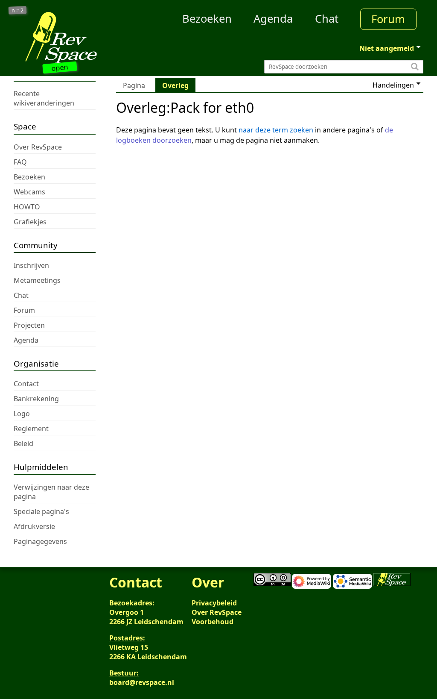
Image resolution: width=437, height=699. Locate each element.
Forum (388, 19)
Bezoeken (207, 18)
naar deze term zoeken (276, 130)
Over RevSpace (217, 612)
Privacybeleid (214, 603)
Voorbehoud (212, 621)
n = (18, 10)
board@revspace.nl (141, 682)
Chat (326, 18)
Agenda (273, 18)
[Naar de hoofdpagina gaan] (65, 37)
